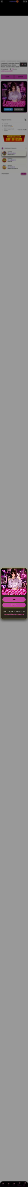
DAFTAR (14, 605)
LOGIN (14, 599)
